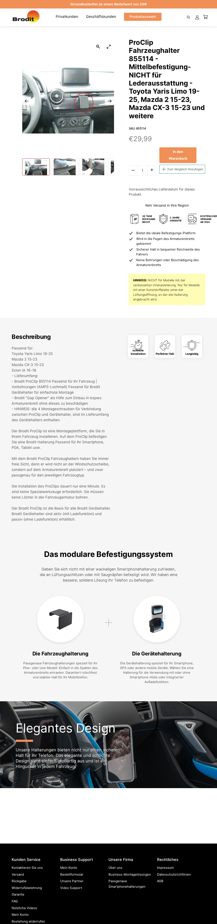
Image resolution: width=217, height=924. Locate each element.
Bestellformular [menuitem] (71, 874)
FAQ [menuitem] (15, 901)
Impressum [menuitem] (165, 868)
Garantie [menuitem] (18, 894)
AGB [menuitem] (160, 881)
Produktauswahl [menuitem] (142, 16)
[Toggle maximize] (108, 47)
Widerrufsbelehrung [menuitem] (27, 888)
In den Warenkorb (178, 155)
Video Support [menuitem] (71, 888)
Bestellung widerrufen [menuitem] (28, 921)
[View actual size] (98, 47)
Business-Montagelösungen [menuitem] (129, 874)
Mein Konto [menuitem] (20, 915)
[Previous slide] (26, 101)
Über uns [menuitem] (115, 868)
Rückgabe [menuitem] (19, 881)
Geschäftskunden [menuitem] (101, 16)
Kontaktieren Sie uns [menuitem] (27, 868)
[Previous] (10, 771)
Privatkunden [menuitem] (67, 16)
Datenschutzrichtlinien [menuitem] (174, 874)
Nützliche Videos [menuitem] (24, 908)
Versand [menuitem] (18, 874)
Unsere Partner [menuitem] (71, 881)
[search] (188, 17)
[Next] (206, 771)
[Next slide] (109, 101)
